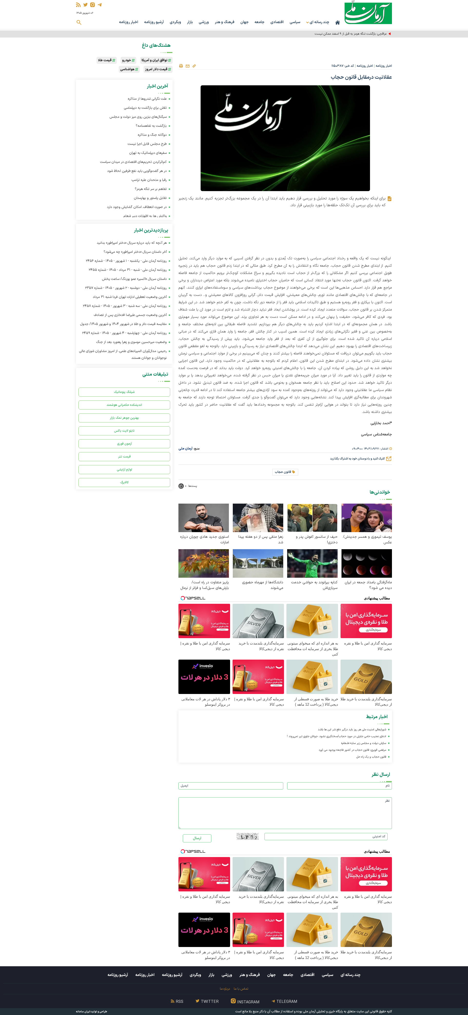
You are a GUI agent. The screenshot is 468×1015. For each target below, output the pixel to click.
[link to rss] (78, 4)
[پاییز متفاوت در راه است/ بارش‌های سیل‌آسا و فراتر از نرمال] (203, 563)
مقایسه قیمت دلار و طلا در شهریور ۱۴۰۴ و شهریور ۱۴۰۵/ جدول (123, 324)
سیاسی (295, 22)
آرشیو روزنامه (154, 22)
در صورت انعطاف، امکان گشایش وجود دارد (137, 207)
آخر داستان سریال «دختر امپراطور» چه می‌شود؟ (135, 251)
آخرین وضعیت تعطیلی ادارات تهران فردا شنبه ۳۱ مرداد (130, 297)
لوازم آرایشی (124, 469)
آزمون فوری (124, 443)
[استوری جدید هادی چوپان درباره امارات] (203, 517)
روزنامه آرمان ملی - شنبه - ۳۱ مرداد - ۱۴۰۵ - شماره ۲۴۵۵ (128, 270)
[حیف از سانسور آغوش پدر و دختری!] (312, 517)
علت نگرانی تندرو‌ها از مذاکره (147, 98)
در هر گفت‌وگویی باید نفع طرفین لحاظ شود (137, 171)
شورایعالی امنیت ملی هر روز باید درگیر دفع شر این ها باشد (352, 729)
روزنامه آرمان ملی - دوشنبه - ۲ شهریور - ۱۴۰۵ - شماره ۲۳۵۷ (126, 288)
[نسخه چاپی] (180, 66)
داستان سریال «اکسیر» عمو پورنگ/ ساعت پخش (134, 279)
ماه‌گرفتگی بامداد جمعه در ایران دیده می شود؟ (368, 585)
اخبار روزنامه (128, 22)
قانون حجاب (283, 472)
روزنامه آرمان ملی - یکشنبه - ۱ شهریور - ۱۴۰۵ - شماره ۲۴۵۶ (126, 261)
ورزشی (204, 22)
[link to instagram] (92, 4)
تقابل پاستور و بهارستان (150, 198)
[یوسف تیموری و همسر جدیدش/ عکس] (366, 517)
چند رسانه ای (351, 975)
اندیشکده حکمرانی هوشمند (124, 405)
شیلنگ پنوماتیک (124, 392)
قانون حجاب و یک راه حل (371, 757)
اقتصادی (277, 22)
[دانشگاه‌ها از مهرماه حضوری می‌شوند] (258, 563)
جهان (244, 22)
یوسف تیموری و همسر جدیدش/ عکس (367, 539)
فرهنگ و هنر (224, 22)
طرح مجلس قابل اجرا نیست (147, 143)
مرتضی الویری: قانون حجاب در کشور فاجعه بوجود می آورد (352, 750)
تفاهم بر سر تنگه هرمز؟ (151, 189)
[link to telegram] (99, 4)
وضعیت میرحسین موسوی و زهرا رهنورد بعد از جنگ (131, 342)
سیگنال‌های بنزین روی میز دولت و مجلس (138, 116)
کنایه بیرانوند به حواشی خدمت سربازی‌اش (314, 585)
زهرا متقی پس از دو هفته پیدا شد (260, 539)
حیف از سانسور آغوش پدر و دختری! (317, 539)
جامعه (259, 22)
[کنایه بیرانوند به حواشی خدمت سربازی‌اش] (312, 563)
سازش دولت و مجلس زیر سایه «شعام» (363, 743)
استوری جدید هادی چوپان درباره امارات (204, 539)
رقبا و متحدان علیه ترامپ (149, 180)
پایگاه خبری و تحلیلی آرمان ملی (323, 1011)
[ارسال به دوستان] (187, 66)
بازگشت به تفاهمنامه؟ (151, 125)
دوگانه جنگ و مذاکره (152, 134)
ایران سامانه (83, 1012)
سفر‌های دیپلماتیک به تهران (147, 153)
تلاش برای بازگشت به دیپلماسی (145, 107)
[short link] (194, 65)
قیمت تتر (124, 456)
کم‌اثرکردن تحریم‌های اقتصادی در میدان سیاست (133, 162)
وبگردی (175, 22)
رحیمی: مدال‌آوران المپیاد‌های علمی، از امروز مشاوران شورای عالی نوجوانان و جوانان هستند (123, 355)
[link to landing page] (368, 12)
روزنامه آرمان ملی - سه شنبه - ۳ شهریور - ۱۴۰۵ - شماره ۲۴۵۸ (125, 306)
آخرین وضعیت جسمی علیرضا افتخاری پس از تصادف (130, 315)
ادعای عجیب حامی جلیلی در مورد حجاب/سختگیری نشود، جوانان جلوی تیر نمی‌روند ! (336, 736)
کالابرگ (124, 482)
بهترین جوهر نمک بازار (124, 418)
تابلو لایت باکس (124, 431)
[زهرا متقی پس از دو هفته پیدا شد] (258, 517)
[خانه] (337, 22)
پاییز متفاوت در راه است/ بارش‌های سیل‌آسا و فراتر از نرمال (204, 585)
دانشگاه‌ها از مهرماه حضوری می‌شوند (262, 585)
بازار (190, 22)
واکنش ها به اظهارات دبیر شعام (145, 216)
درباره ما (225, 988)
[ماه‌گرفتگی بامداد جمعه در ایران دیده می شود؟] (366, 563)
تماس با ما (241, 988)
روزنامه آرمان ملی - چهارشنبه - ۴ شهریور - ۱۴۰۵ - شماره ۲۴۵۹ (124, 333)
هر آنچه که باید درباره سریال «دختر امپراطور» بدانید (132, 242)
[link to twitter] (85, 4)
